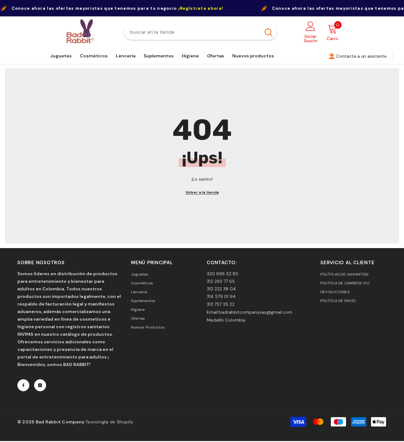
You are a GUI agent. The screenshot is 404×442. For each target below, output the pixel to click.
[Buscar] (200, 32)
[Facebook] (23, 385)
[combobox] (192, 32)
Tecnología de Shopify (109, 422)
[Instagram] (40, 385)
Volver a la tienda (202, 192)
